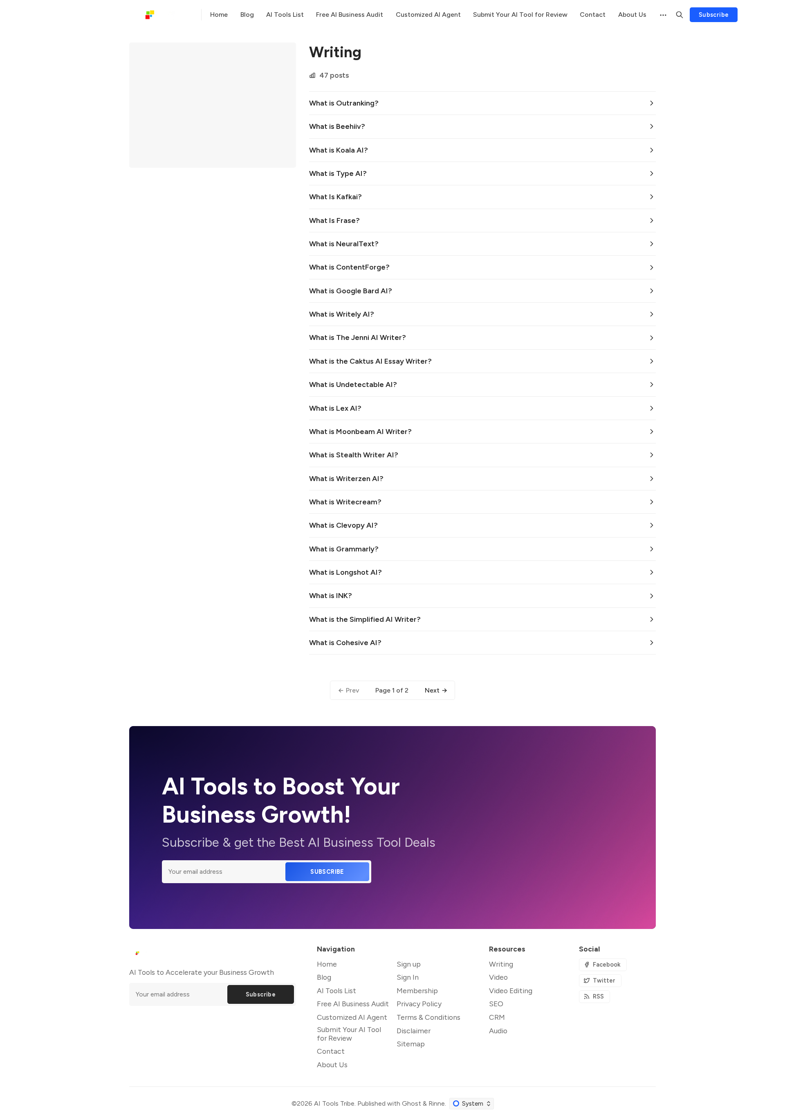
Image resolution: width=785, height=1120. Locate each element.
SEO (496, 1003)
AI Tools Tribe (334, 1103)
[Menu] (662, 14)
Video (498, 977)
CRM (497, 1017)
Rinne (436, 1103)
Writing (501, 964)
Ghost (411, 1103)
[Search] (679, 14)
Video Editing (510, 990)
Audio (498, 1030)
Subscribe (714, 14)
